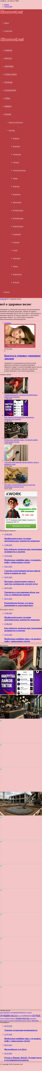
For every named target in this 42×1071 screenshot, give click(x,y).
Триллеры (16, 258)
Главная (3, 299)
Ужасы (15, 266)
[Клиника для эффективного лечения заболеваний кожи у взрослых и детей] (21, 936)
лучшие (5, 1015)
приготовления (4, 1020)
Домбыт (8, 106)
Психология (10, 90)
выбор (1, 1012)
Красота (8, 58)
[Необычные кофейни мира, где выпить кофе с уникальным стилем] (16, 438)
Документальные (19, 170)
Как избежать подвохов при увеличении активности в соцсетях (19, 418)
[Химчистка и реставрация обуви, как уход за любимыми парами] (21, 791)
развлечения (18, 1020)
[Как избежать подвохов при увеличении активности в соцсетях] (16, 415)
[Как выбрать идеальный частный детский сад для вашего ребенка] (21, 863)
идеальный (29, 1012)
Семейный (17, 234)
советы (29, 1020)
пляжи (7, 1018)
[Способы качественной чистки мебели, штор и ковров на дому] (16, 460)
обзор (19, 1016)
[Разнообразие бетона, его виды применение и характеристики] (21, 815)
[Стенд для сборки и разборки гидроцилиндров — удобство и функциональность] (21, 912)
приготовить (33, 1018)
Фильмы (12, 130)
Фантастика (17, 274)
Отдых (7, 98)
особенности (26, 1015)
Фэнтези (16, 282)
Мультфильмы (18, 218)
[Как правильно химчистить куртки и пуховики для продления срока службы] (21, 1008)
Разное (7, 114)
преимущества (22, 1018)
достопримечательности (18, 1012)
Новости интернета (16, 122)
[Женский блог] (11, 13)
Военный (16, 146)
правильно (12, 1018)
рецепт (24, 1020)
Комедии (16, 186)
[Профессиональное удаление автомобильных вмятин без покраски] (16, 393)
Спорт (15, 250)
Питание (8, 82)
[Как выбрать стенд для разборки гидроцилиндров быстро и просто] (21, 887)
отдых (36, 1015)
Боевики (16, 138)
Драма (15, 178)
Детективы (17, 154)
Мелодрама (17, 202)
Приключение (18, 226)
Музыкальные (18, 210)
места (14, 1015)
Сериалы (16, 242)
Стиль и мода (10, 74)
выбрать (7, 1012)
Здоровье (8, 66)
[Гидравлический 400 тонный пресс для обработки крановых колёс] (21, 960)
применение (11, 1020)
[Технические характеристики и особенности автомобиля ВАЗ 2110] (21, 984)
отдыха (2, 1018)
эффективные (35, 1020)
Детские (16, 162)
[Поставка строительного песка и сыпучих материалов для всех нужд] (16, 483)
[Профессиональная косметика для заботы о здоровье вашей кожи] (21, 839)
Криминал (17, 194)
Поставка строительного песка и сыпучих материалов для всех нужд (19, 486)
